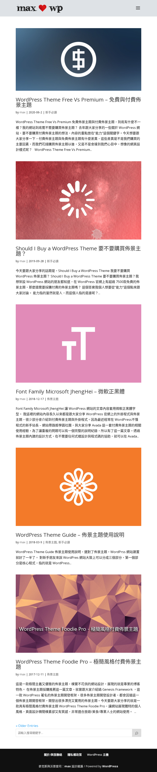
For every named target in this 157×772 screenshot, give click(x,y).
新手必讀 (51, 112)
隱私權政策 (74, 755)
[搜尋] (136, 733)
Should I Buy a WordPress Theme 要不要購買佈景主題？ (78, 251)
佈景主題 (52, 399)
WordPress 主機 (98, 755)
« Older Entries (27, 725)
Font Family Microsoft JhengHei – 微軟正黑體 (70, 391)
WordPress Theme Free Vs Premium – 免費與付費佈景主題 (78, 102)
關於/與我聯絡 (53, 755)
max (22, 112)
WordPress (110, 766)
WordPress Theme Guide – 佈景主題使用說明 (70, 534)
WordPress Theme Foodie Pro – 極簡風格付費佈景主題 (78, 664)
